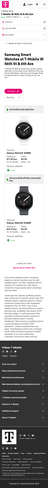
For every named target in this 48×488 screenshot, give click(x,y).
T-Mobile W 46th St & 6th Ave (19, 43)
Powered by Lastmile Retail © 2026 (24, 483)
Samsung (11, 91)
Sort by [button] (14, 97)
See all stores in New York (24, 268)
